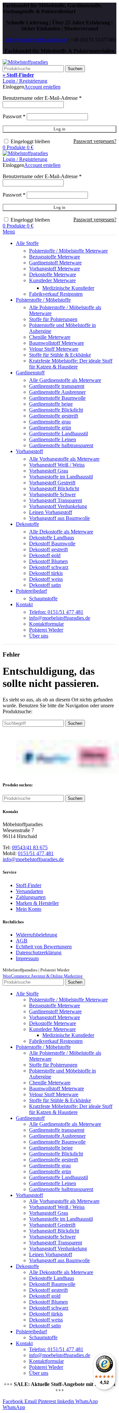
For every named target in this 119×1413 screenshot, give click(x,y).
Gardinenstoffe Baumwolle (57, 398)
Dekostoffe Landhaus (51, 537)
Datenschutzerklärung (38, 952)
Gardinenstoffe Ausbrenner (57, 392)
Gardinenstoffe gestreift (53, 416)
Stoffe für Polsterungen (53, 319)
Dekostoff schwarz (48, 567)
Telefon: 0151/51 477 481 (56, 612)
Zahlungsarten (31, 897)
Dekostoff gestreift (48, 549)
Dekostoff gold (44, 555)
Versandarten (29, 891)
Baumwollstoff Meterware (56, 343)
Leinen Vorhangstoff (50, 512)
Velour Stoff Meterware (53, 349)
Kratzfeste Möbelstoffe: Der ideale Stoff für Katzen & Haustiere (70, 363)
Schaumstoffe (43, 598)
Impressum (27, 958)
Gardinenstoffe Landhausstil (58, 433)
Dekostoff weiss (46, 579)
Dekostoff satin (45, 585)
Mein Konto (28, 909)
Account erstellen (42, 87)
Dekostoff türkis (46, 573)
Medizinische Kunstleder (68, 288)
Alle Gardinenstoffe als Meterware (65, 380)
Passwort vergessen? (94, 141)
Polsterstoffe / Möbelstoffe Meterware (68, 251)
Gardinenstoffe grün (50, 427)
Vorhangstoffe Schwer (52, 494)
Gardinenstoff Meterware (55, 262)
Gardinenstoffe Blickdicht (56, 410)
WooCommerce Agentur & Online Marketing (43, 975)
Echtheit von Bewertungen (44, 946)
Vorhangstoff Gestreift (52, 482)
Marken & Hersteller (37, 903)
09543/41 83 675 (30, 847)
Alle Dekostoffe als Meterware (61, 531)
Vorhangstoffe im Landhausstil (61, 476)
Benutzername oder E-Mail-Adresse (42, 98)
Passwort (14, 116)
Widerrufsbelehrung (36, 934)
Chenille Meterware (49, 337)
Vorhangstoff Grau (48, 471)
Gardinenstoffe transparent (56, 386)
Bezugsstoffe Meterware (54, 256)
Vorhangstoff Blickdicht (54, 488)
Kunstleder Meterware (52, 280)
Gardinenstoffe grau (50, 421)
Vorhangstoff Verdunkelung (58, 506)
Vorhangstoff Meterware (54, 268)
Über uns (38, 636)
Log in (59, 128)
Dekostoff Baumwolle (52, 543)
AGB (21, 940)
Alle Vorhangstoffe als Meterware (64, 459)
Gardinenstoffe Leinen (52, 439)
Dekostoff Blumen (48, 561)
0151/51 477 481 (36, 853)
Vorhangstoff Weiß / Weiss (57, 465)
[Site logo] (25, 62)
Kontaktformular (46, 624)
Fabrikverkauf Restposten (56, 294)
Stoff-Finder (28, 885)
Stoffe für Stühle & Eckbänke (60, 355)
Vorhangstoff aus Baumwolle (59, 518)
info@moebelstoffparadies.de (36, 39)
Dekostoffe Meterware (52, 274)
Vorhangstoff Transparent (55, 500)
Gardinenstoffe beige (51, 404)
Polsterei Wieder (46, 630)
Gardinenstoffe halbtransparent (61, 445)
